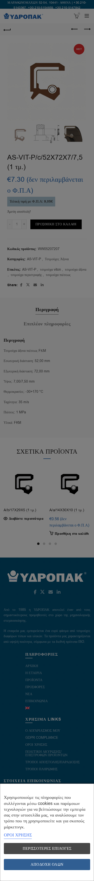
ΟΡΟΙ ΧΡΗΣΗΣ (18, 835)
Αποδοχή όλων (47, 864)
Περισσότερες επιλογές (47, 848)
